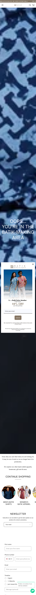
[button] (30, 5)
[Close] (33, 264)
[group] (18, 1)
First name (8, 544)
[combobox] (9, 559)
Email (6, 565)
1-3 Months (11, 581)
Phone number (9, 555)
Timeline (7, 575)
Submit (18, 317)
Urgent (10, 578)
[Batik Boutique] (18, 5)
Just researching (13, 584)
